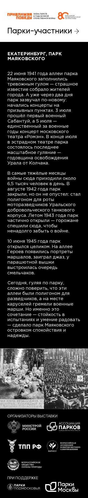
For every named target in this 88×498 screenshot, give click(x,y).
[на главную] (44, 16)
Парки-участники (39, 31)
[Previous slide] (8, 378)
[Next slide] (80, 378)
